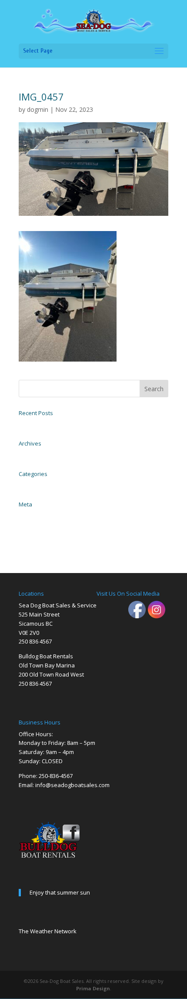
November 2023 (35, 454)
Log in (25, 515)
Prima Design (93, 988)
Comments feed (34, 534)
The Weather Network (48, 931)
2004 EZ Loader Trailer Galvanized (54, 424)
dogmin (37, 109)
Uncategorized (33, 485)
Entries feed (31, 525)
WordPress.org (33, 544)
